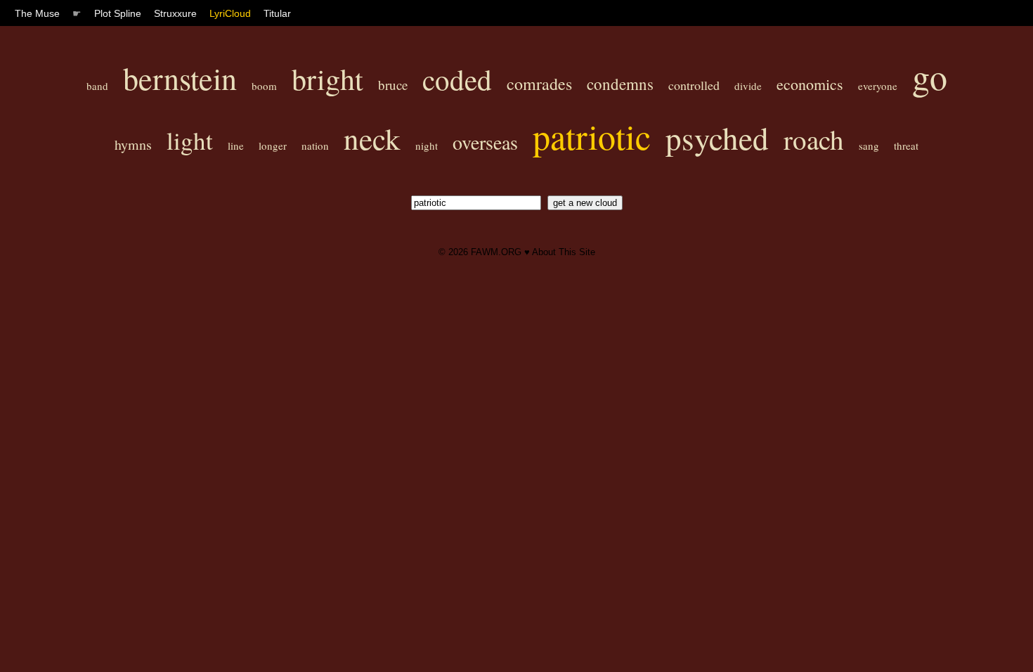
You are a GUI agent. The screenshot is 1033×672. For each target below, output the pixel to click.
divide (748, 86)
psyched (717, 138)
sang (869, 145)
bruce (393, 84)
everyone (877, 86)
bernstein (180, 78)
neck (372, 138)
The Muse (37, 13)
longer (273, 145)
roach (814, 139)
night (426, 145)
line (236, 145)
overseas (485, 142)
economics (810, 84)
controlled (694, 85)
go (929, 76)
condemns (620, 83)
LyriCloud (230, 13)
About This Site (563, 252)
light (190, 140)
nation (315, 145)
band (97, 86)
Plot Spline (117, 13)
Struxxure (175, 13)
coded (457, 79)
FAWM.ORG (496, 252)
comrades (539, 83)
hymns (133, 144)
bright (327, 78)
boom (264, 86)
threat (906, 145)
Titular (277, 13)
